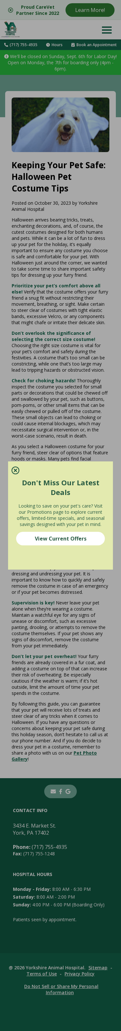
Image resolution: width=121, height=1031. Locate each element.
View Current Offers (60, 538)
